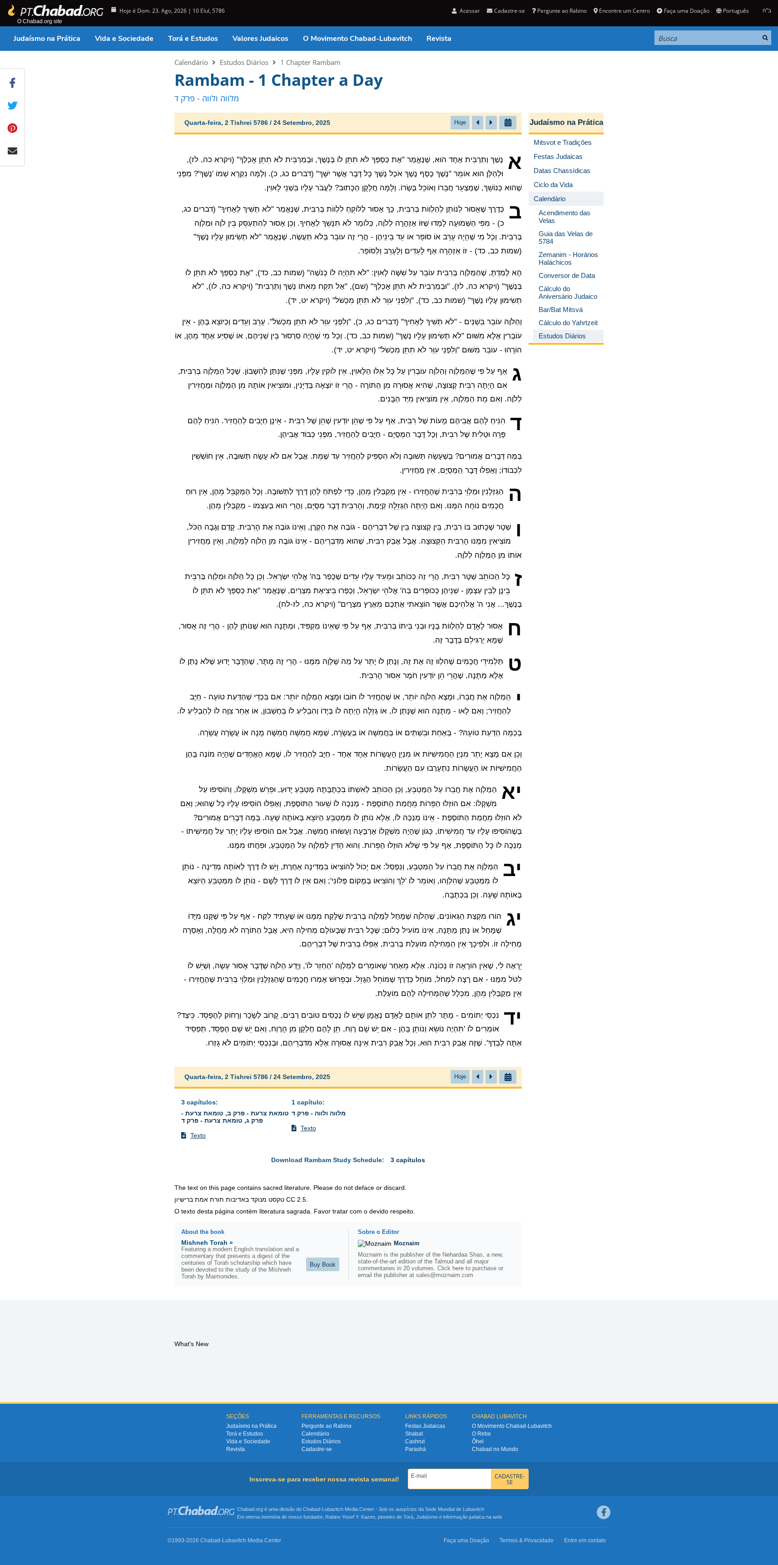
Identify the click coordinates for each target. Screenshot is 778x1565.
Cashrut (415, 1441)
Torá (408, 1517)
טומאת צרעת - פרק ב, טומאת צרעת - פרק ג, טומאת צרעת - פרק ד (235, 1116)
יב (512, 869)
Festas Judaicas (425, 1426)
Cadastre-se (317, 1449)
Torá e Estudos (193, 39)
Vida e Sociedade (124, 39)
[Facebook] (603, 1512)
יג (514, 919)
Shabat (414, 1434)
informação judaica (464, 1517)
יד (513, 1018)
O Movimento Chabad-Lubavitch (357, 39)
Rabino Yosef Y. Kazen (350, 1517)
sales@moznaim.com (444, 1275)
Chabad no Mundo (495, 1449)
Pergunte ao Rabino (562, 11)
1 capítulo (307, 1102)
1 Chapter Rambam (310, 62)
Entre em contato (585, 1540)
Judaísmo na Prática (47, 39)
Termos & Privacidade (527, 1540)
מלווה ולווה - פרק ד (319, 1113)
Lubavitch (332, 1509)
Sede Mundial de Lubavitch (454, 1509)
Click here (450, 1268)
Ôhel (478, 1441)
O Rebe (481, 1434)
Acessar (469, 11)
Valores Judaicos (260, 39)
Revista (438, 39)
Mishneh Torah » (207, 1242)
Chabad (311, 1509)
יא (511, 792)
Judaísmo (427, 1517)
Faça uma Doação (686, 11)
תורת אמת (209, 1199)
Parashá (415, 1449)
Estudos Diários (244, 62)
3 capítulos (198, 1102)
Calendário (191, 62)
